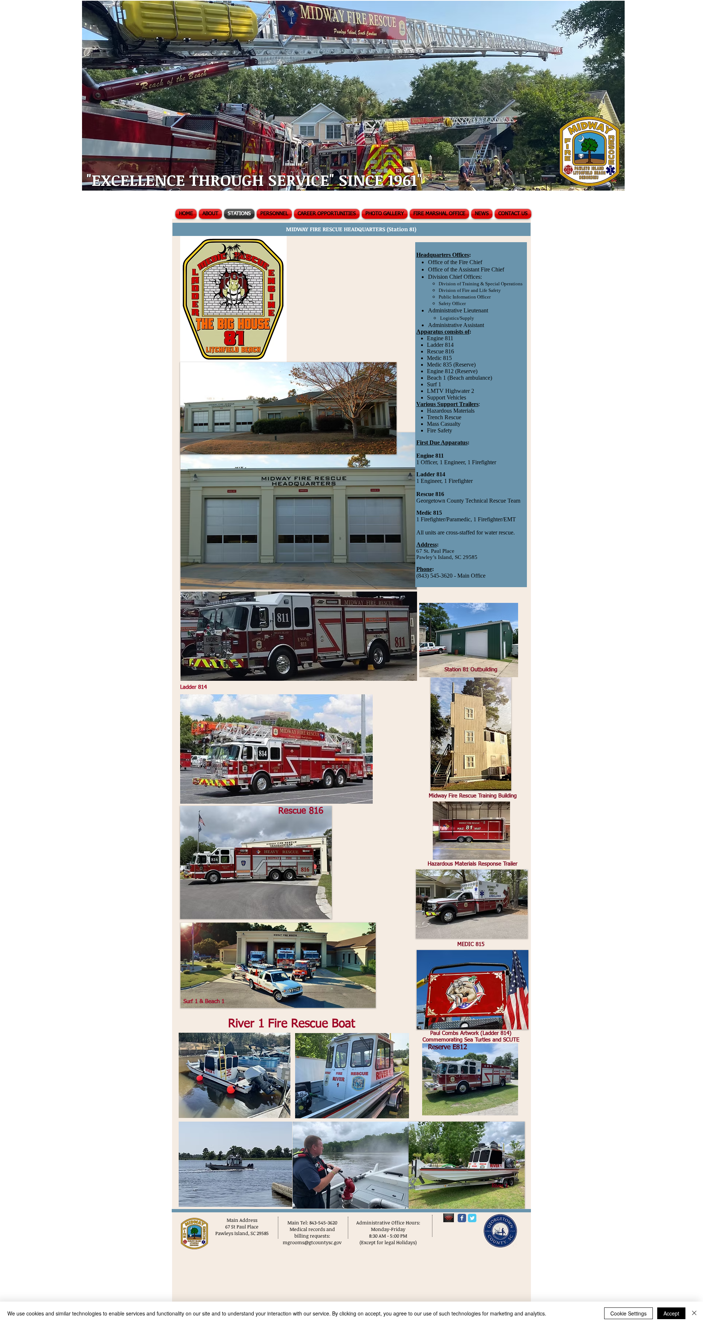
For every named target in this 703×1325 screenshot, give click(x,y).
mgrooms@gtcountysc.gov (312, 1242)
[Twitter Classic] (472, 1218)
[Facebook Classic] (462, 1218)
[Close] (694, 1313)
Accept (671, 1313)
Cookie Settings (628, 1313)
